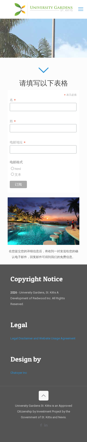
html (18, 169)
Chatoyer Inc (18, 372)
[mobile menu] (81, 9)
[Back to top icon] (43, 395)
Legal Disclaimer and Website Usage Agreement (42, 338)
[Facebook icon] (41, 425)
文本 (18, 174)
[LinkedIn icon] (46, 425)
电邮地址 (18, 142)
